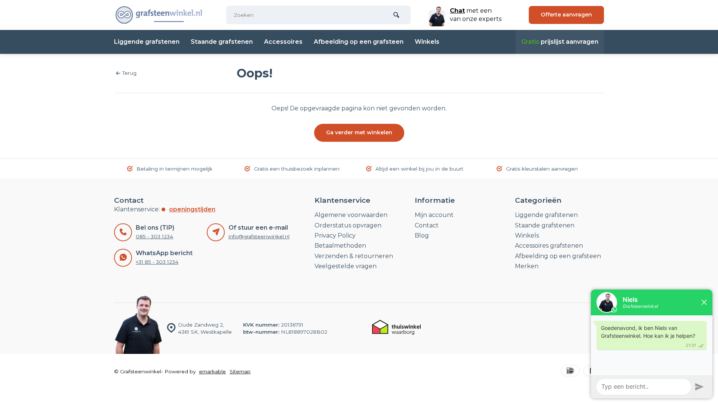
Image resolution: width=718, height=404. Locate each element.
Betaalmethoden (340, 245)
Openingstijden (192, 209)
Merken (526, 266)
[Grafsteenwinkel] (159, 15)
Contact (427, 225)
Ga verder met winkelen (359, 132)
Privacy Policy (335, 235)
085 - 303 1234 (154, 236)
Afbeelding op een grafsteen (359, 41)
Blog (422, 235)
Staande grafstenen (222, 41)
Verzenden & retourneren (353, 256)
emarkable (212, 371)
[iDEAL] (570, 371)
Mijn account (434, 214)
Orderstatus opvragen (347, 225)
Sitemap (240, 371)
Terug (129, 73)
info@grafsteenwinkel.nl (258, 236)
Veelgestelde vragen (345, 266)
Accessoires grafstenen (549, 245)
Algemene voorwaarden (350, 214)
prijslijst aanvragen (559, 41)
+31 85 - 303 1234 (157, 262)
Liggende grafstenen (147, 41)
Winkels (427, 41)
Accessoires (283, 41)
